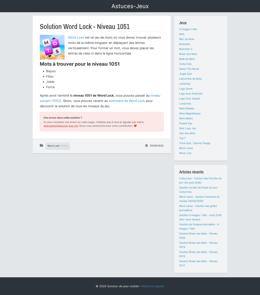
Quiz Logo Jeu (187, 128)
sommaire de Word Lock (127, 101)
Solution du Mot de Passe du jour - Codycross (199, 189)
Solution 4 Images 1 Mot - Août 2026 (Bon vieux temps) (200, 217)
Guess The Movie (189, 68)
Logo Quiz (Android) (191, 93)
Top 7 (182, 138)
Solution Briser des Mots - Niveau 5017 (198, 263)
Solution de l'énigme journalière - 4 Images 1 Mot (199, 226)
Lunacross (185, 103)
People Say (185, 123)
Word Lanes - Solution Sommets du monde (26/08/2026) (199, 198)
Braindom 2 (185, 48)
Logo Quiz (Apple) (189, 98)
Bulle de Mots (187, 58)
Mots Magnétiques (190, 113)
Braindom (184, 43)
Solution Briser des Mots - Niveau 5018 (198, 254)
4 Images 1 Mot (188, 29)
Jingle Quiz (185, 73)
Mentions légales (153, 286)
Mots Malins (186, 118)
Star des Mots (187, 133)
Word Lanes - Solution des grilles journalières (198, 208)
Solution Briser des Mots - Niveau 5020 (198, 235)
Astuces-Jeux (130, 6)
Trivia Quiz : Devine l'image (194, 143)
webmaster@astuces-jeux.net (61, 125)
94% (181, 34)
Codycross (185, 63)
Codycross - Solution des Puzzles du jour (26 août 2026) (200, 180)
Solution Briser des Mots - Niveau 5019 (198, 244)
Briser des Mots (188, 53)
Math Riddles (186, 108)
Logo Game (185, 88)
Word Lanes (186, 148)
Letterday (184, 83)
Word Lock (76, 37)
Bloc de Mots (186, 39)
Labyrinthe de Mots (190, 78)
